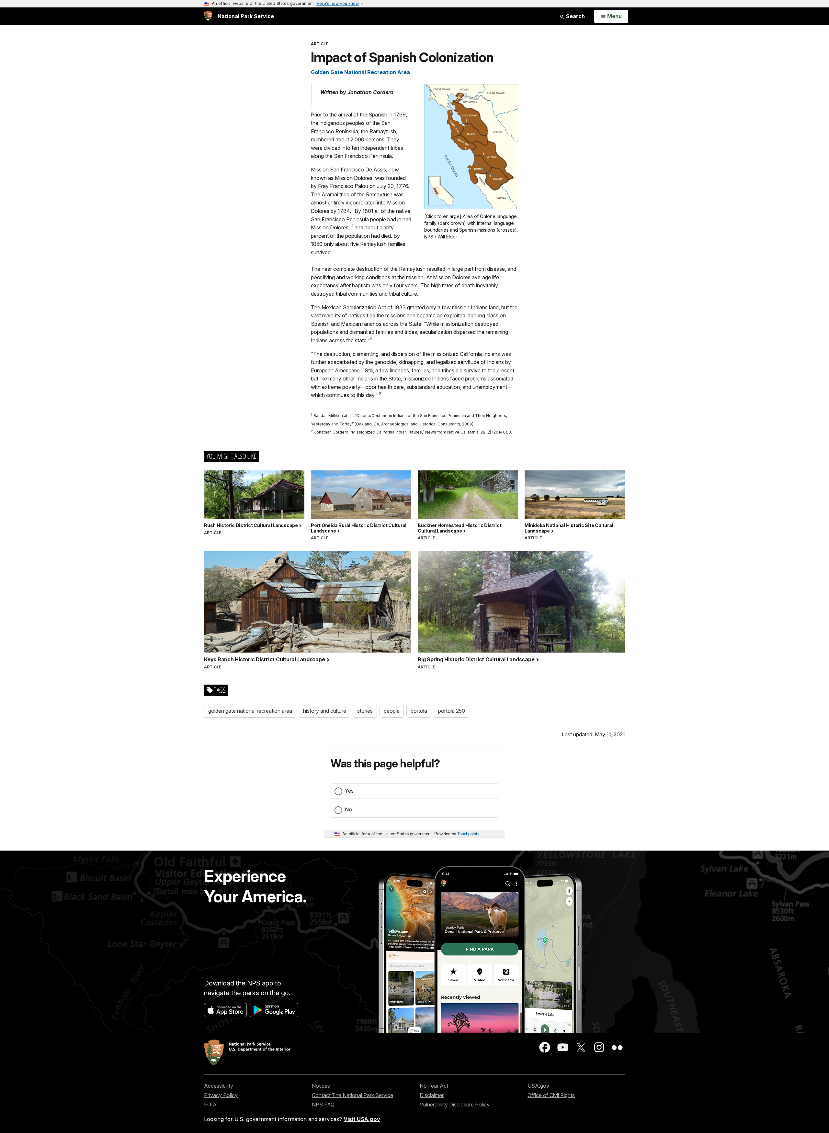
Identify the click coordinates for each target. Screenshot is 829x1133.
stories (365, 711)
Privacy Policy (221, 1095)
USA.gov (538, 1086)
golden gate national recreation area (250, 711)
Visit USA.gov (362, 1119)
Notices (321, 1086)
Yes (349, 790)
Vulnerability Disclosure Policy (455, 1104)
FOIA (210, 1104)
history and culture (324, 711)
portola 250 (451, 711)
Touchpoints (468, 833)
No (348, 809)
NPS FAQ (323, 1104)
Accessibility (218, 1086)
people (392, 711)
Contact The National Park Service (352, 1095)
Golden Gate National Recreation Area (360, 72)
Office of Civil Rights (551, 1095)
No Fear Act (434, 1086)
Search (575, 16)
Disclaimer (432, 1095)
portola (419, 711)
